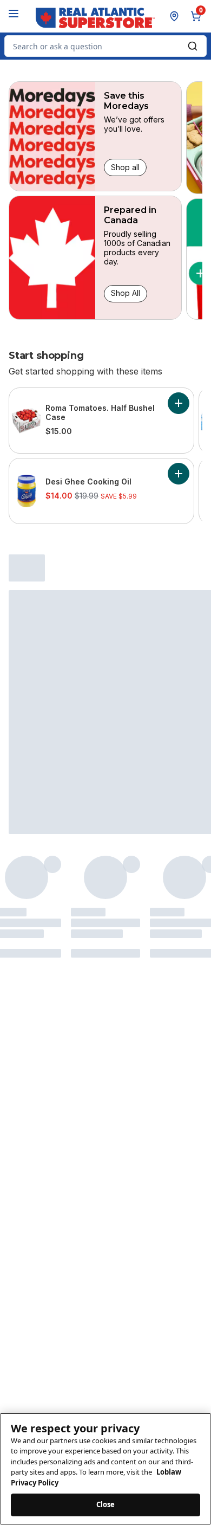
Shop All (125, 293)
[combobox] (105, 46)
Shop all (125, 167)
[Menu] (13, 13)
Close (105, 1504)
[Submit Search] (192, 46)
